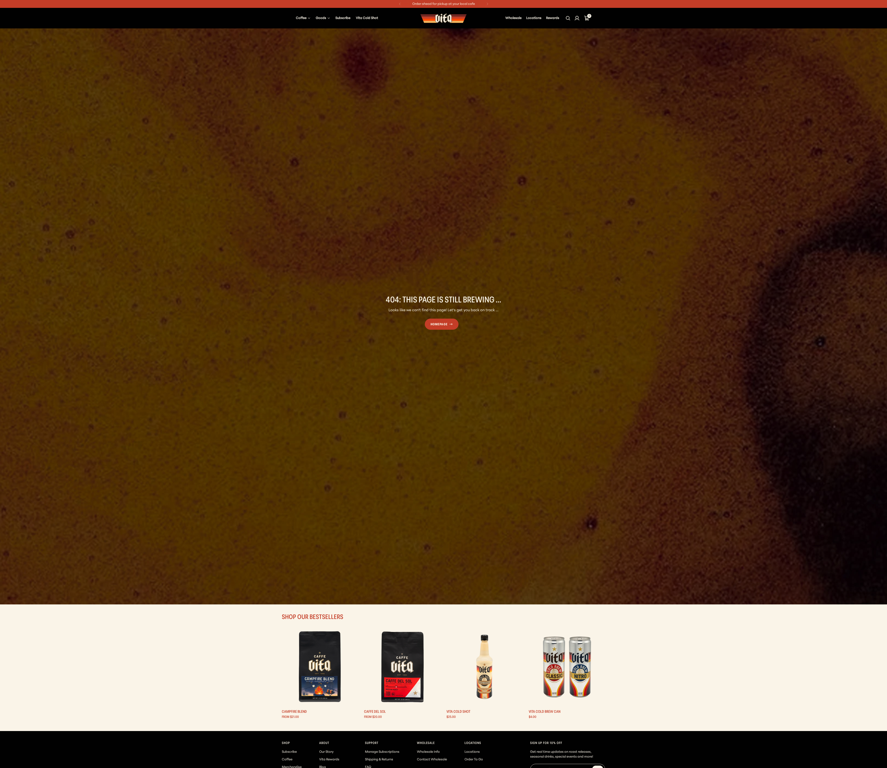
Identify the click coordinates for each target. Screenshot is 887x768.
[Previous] (400, 4)
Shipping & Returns (379, 759)
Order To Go (474, 759)
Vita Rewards (329, 759)
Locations (472, 752)
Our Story (326, 752)
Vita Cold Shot (458, 712)
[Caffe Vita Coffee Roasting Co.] (443, 18)
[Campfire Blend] (320, 667)
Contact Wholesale (432, 759)
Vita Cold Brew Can (544, 712)
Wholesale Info (428, 752)
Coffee (287, 759)
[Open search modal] (568, 18)
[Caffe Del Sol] (402, 667)
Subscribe (289, 752)
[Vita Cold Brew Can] (567, 667)
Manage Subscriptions (382, 752)
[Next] (487, 4)
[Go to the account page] (577, 18)
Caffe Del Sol (375, 712)
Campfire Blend (294, 712)
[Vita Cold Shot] (485, 667)
